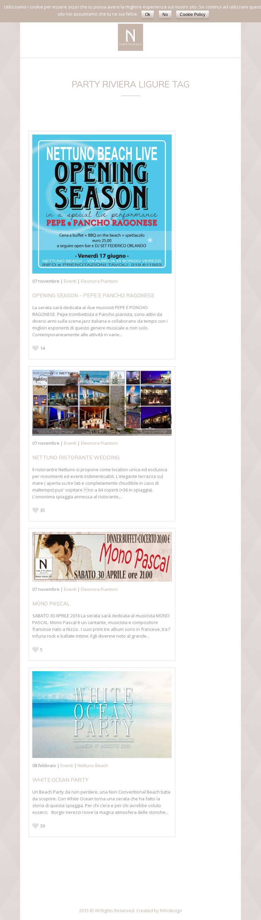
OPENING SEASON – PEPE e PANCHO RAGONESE (93, 295)
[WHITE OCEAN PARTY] (102, 714)
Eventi (70, 281)
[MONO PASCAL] (102, 557)
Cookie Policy (192, 14)
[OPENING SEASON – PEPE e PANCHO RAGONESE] (102, 204)
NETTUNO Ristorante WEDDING (76, 457)
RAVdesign (171, 910)
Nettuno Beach (92, 765)
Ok (147, 14)
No (165, 14)
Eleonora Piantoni (99, 281)
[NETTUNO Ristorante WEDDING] (102, 403)
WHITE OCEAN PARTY (60, 780)
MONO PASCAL (51, 603)
